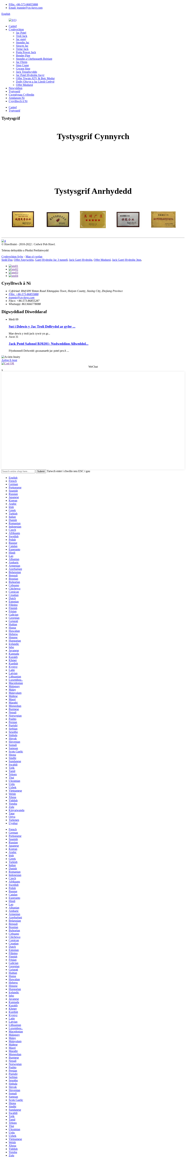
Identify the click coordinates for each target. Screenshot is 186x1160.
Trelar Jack (22, 49)
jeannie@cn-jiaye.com (22, 297)
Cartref (13, 26)
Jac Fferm (21, 62)
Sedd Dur (6, 259)
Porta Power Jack (26, 52)
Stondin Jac (22, 42)
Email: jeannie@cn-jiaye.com (26, 7)
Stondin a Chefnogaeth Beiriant (34, 58)
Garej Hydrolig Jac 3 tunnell (51, 259)
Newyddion (15, 88)
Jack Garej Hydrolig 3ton (126, 259)
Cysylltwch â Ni (18, 101)
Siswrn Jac (22, 45)
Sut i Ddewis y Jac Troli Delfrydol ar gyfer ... (42, 326)
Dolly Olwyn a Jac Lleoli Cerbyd (35, 81)
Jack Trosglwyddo (26, 71)
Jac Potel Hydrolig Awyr (30, 75)
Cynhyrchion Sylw (12, 256)
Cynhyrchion (16, 29)
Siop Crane (22, 65)
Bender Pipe (23, 55)
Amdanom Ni (17, 97)
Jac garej (21, 39)
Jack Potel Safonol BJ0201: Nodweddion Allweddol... (48, 344)
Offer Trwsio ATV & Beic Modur (35, 78)
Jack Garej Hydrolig (80, 259)
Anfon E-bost (9, 360)
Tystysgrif (14, 91)
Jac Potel (21, 32)
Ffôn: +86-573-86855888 (23, 4)
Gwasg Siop (23, 68)
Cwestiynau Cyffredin (21, 94)
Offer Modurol (24, 84)
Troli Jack (21, 35)
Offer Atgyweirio (24, 259)
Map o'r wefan (34, 256)
